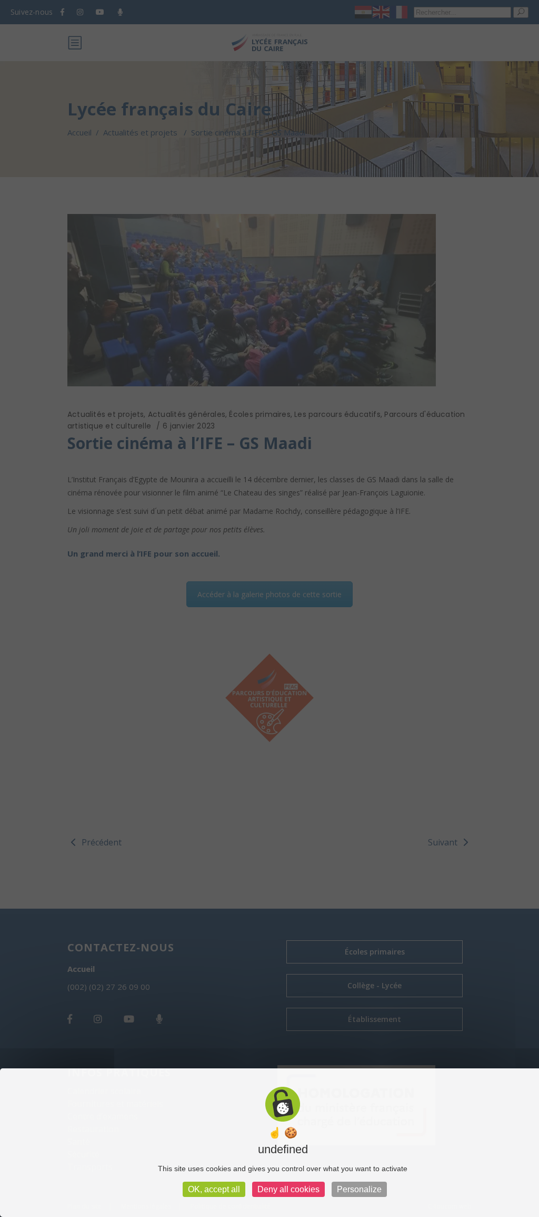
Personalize (359, 1189)
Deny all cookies (288, 1189)
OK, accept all (214, 1189)
